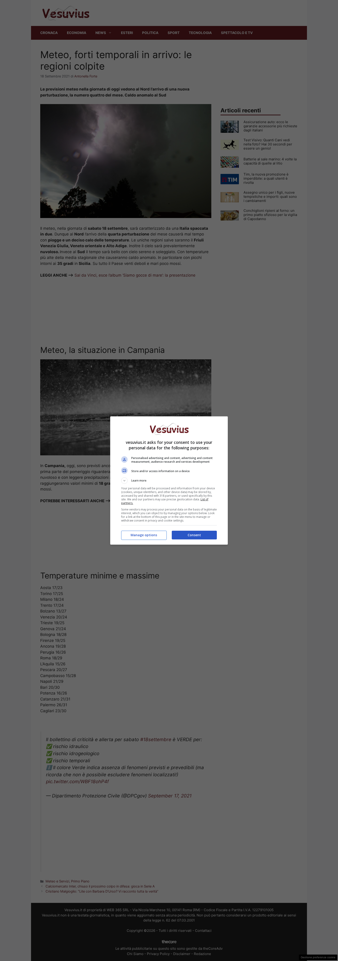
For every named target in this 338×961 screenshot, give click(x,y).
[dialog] (169, 480)
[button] (169, 480)
